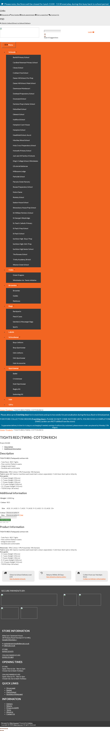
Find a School (11, 692)
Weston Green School (21, 265)
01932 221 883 (7, 657)
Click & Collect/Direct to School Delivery (16, 23)
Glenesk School (18, 114)
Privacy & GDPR (12, 708)
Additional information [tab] (12, 449)
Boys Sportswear (19, 348)
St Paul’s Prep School (20, 228)
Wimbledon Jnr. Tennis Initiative (24, 280)
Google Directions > (9, 640)
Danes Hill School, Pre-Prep (23, 78)
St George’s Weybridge (21, 218)
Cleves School (18, 68)
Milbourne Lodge (19, 171)
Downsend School (19, 99)
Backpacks (17, 311)
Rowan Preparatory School (23, 187)
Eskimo (30, 723)
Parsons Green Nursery (21, 182)
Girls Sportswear (19, 358)
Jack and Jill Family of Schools (24, 156)
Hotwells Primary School (22, 151)
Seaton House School (20, 202)
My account (10, 688)
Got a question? (42, 15)
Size (3, 515)
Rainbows (16, 301)
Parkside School (19, 176)
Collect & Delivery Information (94, 579)
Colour (3, 513)
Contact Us (55, 15)
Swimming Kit (18, 394)
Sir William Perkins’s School (23, 213)
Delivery (9, 704)
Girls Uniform (18, 353)
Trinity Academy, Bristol (22, 259)
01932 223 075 (7, 651)
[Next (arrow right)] (3, 730)
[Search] (45, 36)
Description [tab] (8, 447)
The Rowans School (20, 254)
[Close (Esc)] (7, 728)
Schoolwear (14, 337)
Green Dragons (18, 275)
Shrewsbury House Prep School (24, 208)
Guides (15, 296)
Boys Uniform (18, 342)
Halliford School (19, 119)
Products (9, 410)
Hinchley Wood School (21, 140)
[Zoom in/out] (1, 728)
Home (2, 410)
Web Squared (14, 723)
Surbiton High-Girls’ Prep (22, 244)
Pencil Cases (17, 316)
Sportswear (14, 368)
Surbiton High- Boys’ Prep (22, 239)
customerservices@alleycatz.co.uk (16, 643)
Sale (10, 399)
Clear (21, 515)
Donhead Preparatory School (23, 94)
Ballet (15, 373)
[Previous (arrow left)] (1, 730)
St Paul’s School (18, 234)
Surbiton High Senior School (23, 249)
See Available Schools (17, 579)
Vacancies (5, 15)
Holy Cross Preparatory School (24, 145)
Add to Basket (5, 520)
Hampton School (19, 130)
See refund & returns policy (56, 577)
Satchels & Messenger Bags (23, 322)
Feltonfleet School (19, 109)
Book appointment (28, 15)
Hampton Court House (21, 125)
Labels (11, 332)
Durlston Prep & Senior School (24, 104)
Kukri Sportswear (19, 384)
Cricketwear (17, 379)
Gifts (11, 404)
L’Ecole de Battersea (20, 166)
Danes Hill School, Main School (24, 83)
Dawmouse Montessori (21, 88)
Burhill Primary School (21, 57)
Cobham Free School (20, 73)
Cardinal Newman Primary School (25, 62)
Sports (15, 327)
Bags (11, 306)
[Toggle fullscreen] (3, 728)
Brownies (13, 285)
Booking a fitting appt (14, 694)
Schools (12, 52)
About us (9, 712)
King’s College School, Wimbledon (25, 161)
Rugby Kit (16, 389)
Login (90, 32)
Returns (9, 706)
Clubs (11, 270)
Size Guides (15, 15)
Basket (9, 690)
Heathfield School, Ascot (22, 135)
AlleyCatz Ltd (18, 725)
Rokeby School (18, 197)
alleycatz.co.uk (9, 645)
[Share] (5, 728)
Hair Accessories (19, 363)
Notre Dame (17, 192)
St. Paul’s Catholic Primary (22, 223)
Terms (8, 710)
